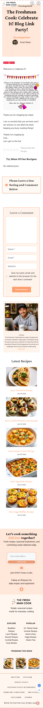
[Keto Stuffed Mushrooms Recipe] (21, 407)
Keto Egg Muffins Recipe (21, 511)
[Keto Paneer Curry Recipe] (21, 437)
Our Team (27, 677)
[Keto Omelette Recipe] (21, 376)
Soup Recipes (11, 643)
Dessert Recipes (11, 637)
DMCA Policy (34, 692)
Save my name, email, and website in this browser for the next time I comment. (22, 276)
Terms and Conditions (14, 692)
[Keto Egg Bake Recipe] (21, 467)
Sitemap (28, 697)
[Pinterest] (21, 589)
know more (21, 349)
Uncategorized (21, 37)
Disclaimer (16, 697)
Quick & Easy (30, 634)
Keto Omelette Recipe (22, 390)
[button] (31, 3)
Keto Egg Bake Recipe (21, 481)
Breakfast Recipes (11, 630)
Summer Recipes (30, 631)
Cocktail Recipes (11, 640)
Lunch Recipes (11, 634)
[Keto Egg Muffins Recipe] (21, 498)
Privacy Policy (21, 682)
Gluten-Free (30, 640)
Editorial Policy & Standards (21, 687)
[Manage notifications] (38, 703)
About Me (15, 677)
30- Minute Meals (31, 628)
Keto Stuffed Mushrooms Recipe (21, 420)
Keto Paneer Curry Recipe (22, 451)
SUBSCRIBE (21, 562)
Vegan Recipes (30, 637)
